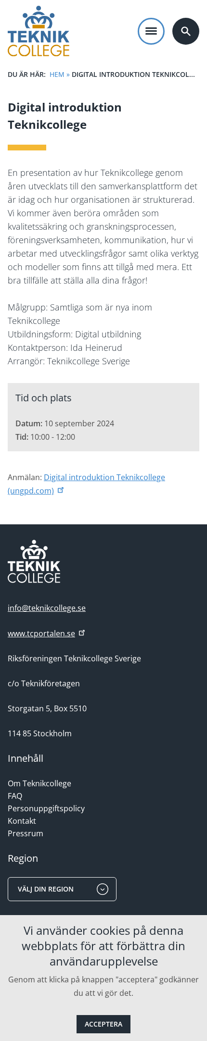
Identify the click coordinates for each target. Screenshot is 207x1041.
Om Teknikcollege (39, 783)
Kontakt (22, 821)
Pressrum (25, 833)
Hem (57, 74)
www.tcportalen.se (41, 633)
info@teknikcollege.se (47, 608)
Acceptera (103, 1024)
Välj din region (46, 888)
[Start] (38, 31)
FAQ (15, 796)
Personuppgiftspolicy (46, 808)
